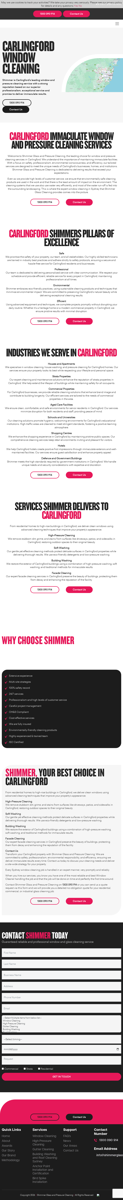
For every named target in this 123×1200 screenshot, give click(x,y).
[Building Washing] (61, 1029)
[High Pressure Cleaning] (61, 1023)
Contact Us (76, 14)
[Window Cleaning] (61, 1020)
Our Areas (70, 1145)
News (67, 1140)
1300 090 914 (47, 14)
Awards (7, 1145)
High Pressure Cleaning (42, 1142)
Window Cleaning (44, 1136)
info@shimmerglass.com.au (108, 1155)
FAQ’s (67, 1136)
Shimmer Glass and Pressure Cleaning (55, 1195)
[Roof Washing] (61, 1032)
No (80, 5)
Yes (76, 5)
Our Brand (9, 1155)
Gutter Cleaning (43, 1149)
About (6, 1140)
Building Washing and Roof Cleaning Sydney (45, 1158)
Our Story (8, 1150)
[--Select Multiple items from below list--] (61, 1017)
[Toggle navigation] (117, 24)
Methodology (11, 1160)
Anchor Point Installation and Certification (43, 1170)
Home (6, 1136)
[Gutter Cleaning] (61, 1026)
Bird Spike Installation (40, 1180)
